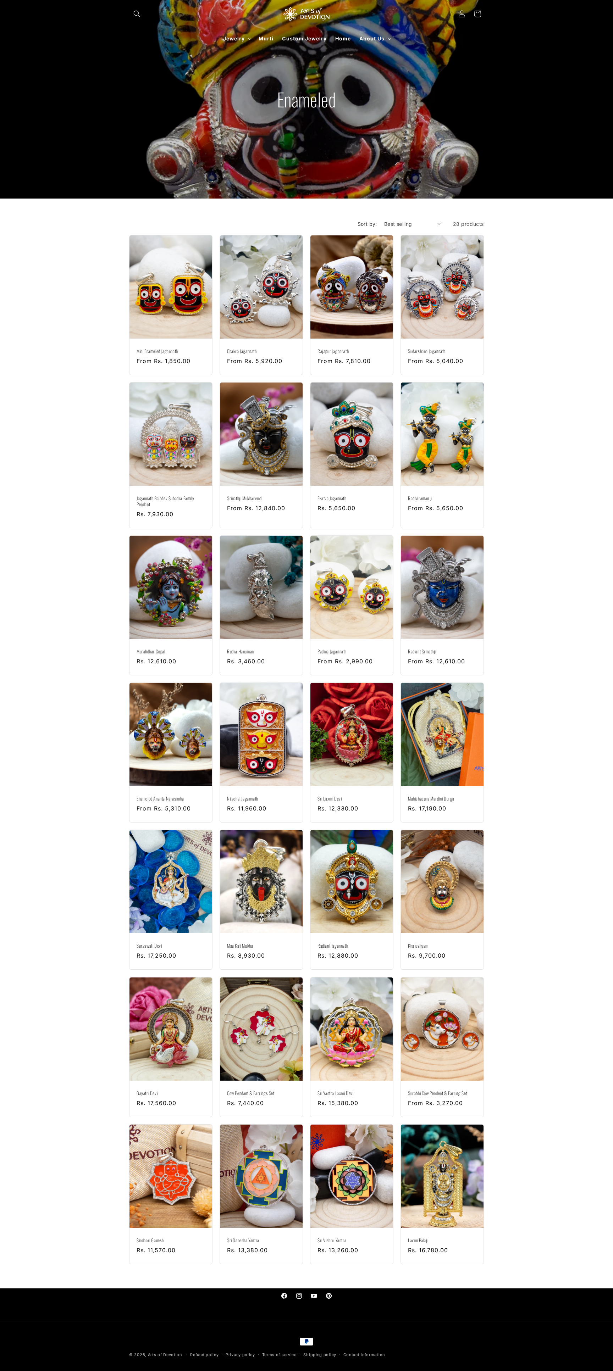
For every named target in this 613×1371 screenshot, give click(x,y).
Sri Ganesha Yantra (243, 1240)
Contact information (364, 1354)
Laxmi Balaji (418, 1240)
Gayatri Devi (147, 1093)
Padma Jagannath (332, 651)
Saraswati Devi (149, 946)
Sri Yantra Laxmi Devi (335, 1093)
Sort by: (367, 224)
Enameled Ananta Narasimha (160, 799)
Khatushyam (418, 946)
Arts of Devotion (165, 1354)
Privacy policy (240, 1354)
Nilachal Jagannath (242, 799)
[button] (137, 14)
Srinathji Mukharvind (244, 498)
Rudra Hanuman (240, 651)
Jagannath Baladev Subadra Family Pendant (165, 501)
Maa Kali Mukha (240, 946)
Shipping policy (319, 1354)
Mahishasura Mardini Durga (431, 799)
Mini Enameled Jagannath (157, 351)
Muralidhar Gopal (151, 651)
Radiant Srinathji (422, 651)
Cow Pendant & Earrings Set (251, 1093)
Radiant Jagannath (332, 946)
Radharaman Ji (420, 498)
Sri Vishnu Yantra (331, 1240)
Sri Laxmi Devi (329, 799)
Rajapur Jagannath (333, 351)
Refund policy (204, 1354)
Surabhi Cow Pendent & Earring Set (437, 1093)
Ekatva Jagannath (332, 498)
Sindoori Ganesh (150, 1240)
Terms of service (279, 1354)
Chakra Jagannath (242, 351)
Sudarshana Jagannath (427, 351)
